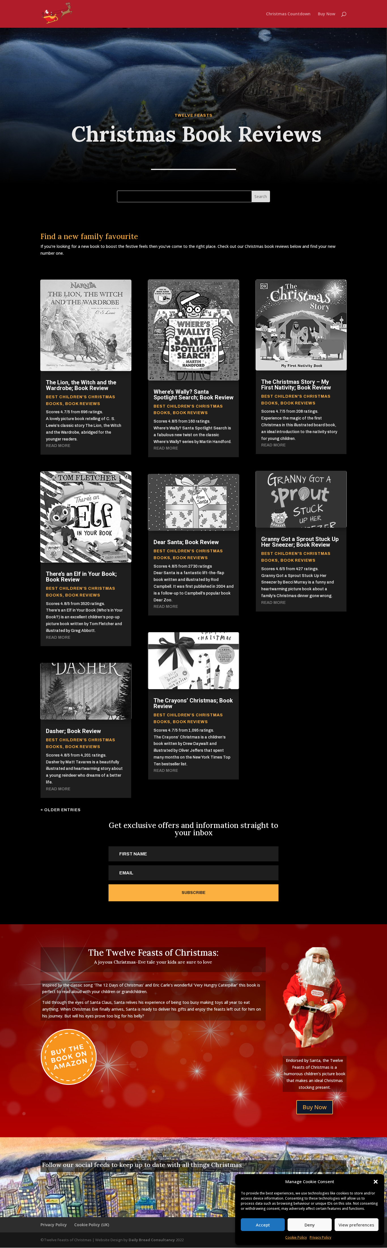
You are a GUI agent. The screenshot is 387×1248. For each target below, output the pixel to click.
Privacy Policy (320, 1237)
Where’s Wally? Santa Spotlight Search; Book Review (193, 394)
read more (58, 446)
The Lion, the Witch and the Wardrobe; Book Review (81, 385)
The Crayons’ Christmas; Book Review (193, 703)
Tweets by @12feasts (113, 1190)
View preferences (356, 1225)
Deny (310, 1225)
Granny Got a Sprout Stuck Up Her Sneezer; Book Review (300, 542)
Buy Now (326, 14)
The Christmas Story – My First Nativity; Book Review (296, 384)
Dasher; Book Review (73, 731)
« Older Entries (61, 810)
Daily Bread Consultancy (152, 1239)
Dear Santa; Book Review (186, 542)
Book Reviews (82, 404)
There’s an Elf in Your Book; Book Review (81, 576)
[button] (376, 1182)
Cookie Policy (296, 1237)
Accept (263, 1225)
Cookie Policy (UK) (91, 1224)
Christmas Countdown (288, 14)
